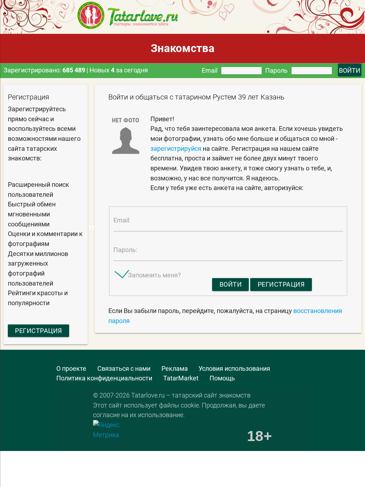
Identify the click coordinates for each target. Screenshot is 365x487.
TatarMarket (181, 378)
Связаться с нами (123, 368)
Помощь (222, 378)
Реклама (174, 368)
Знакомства (183, 48)
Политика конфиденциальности (104, 378)
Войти (231, 284)
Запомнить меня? (154, 275)
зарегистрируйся (175, 148)
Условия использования (234, 368)
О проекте (71, 368)
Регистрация (38, 330)
